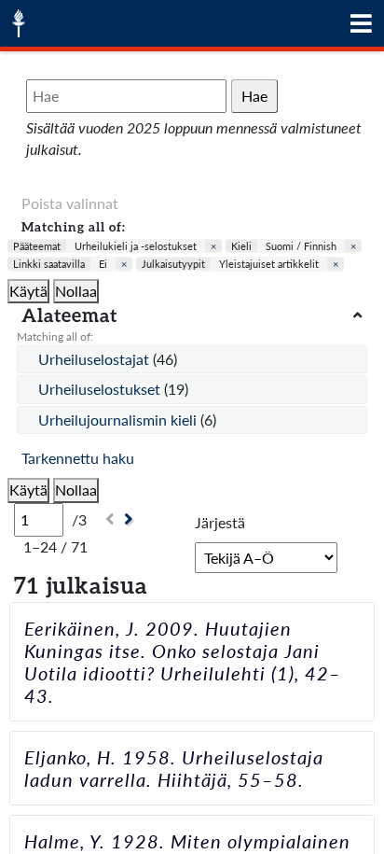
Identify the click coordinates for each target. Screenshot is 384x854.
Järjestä (220, 522)
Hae (254, 96)
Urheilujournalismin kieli (119, 419)
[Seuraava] (131, 519)
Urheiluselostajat (95, 359)
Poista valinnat (69, 203)
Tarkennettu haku (77, 458)
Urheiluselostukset (101, 389)
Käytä (28, 291)
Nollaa (76, 291)
